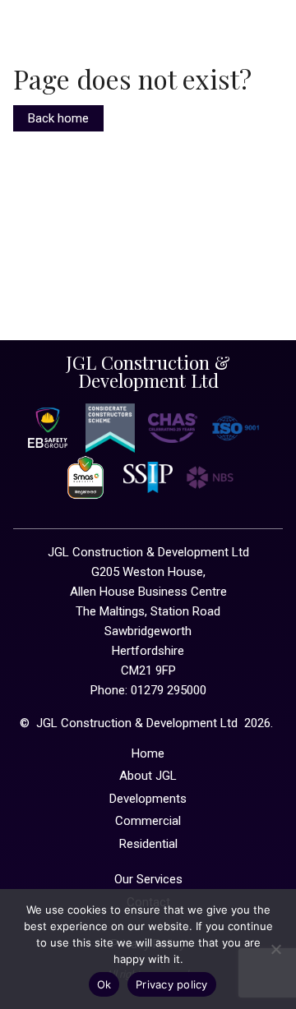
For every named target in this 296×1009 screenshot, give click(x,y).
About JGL (148, 775)
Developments (148, 798)
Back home (58, 118)
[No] (275, 949)
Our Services (148, 879)
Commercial (148, 820)
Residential (148, 843)
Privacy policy (172, 984)
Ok (104, 984)
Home (148, 753)
